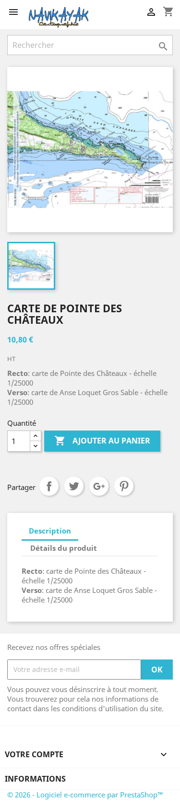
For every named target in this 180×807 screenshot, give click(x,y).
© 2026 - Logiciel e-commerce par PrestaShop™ (85, 794)
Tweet (74, 486)
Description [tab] (50, 530)
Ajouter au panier (102, 440)
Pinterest (123, 486)
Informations (35, 778)
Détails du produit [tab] (63, 548)
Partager (49, 486)
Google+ (98, 486)
